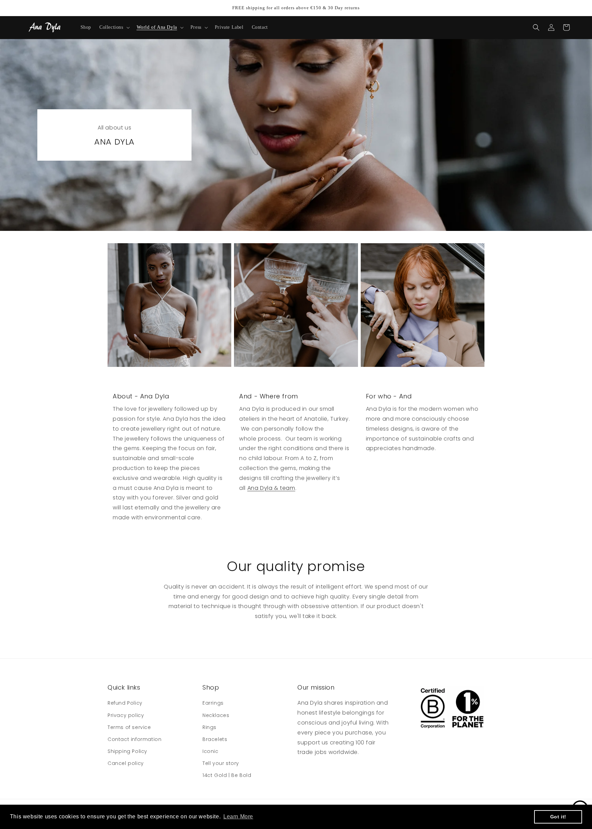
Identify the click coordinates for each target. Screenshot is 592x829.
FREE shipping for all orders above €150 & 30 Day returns (296, 7)
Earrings (213, 703)
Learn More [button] (238, 816)
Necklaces (215, 715)
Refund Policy (125, 703)
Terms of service (129, 727)
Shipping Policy (127, 751)
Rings (209, 727)
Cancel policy (126, 763)
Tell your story (220, 763)
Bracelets (214, 739)
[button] (114, 27)
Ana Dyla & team (271, 488)
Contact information (134, 739)
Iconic (210, 751)
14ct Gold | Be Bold (226, 775)
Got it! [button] (558, 816)
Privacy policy (126, 715)
